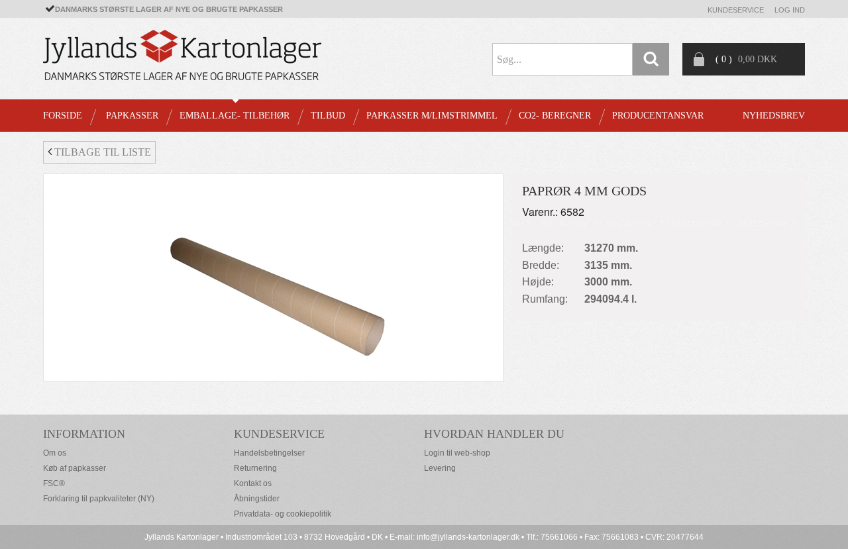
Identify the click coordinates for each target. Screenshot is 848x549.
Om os (54, 453)
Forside (62, 116)
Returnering (255, 468)
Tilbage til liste (101, 152)
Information (84, 433)
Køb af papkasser (74, 468)
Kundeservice (736, 10)
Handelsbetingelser (269, 453)
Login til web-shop (457, 453)
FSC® (54, 483)
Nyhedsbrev (774, 116)
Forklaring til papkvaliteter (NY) (98, 498)
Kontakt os (253, 483)
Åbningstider (257, 498)
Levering (440, 468)
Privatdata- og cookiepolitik (282, 514)
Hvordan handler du (494, 433)
